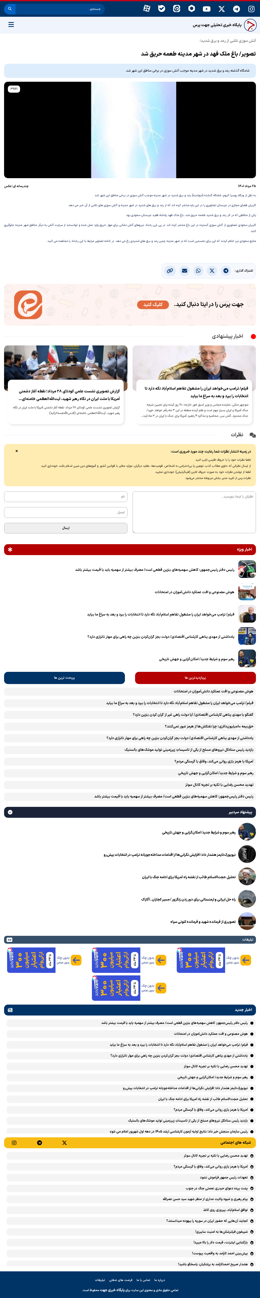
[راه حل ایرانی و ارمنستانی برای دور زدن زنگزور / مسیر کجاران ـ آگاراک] (247, 900)
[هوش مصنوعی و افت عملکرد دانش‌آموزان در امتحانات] (247, 592)
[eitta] (176, 9)
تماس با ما (143, 1280)
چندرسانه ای (21, 186)
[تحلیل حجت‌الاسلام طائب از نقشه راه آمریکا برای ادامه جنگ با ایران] (247, 877)
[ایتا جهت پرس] (130, 306)
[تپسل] (179, 950)
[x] (221, 9)
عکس (7, 186)
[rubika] (191, 9)
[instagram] (251, 9)
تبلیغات (100, 1280)
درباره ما (159, 1280)
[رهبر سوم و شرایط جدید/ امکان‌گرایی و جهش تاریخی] (247, 659)
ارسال (66, 528)
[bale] (161, 9)
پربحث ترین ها (64, 677)
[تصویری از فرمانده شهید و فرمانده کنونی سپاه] (247, 922)
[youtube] (206, 9)
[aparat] (146, 9)
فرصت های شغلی (121, 1280)
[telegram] (236, 9)
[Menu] (11, 25)
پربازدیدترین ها (195, 677)
